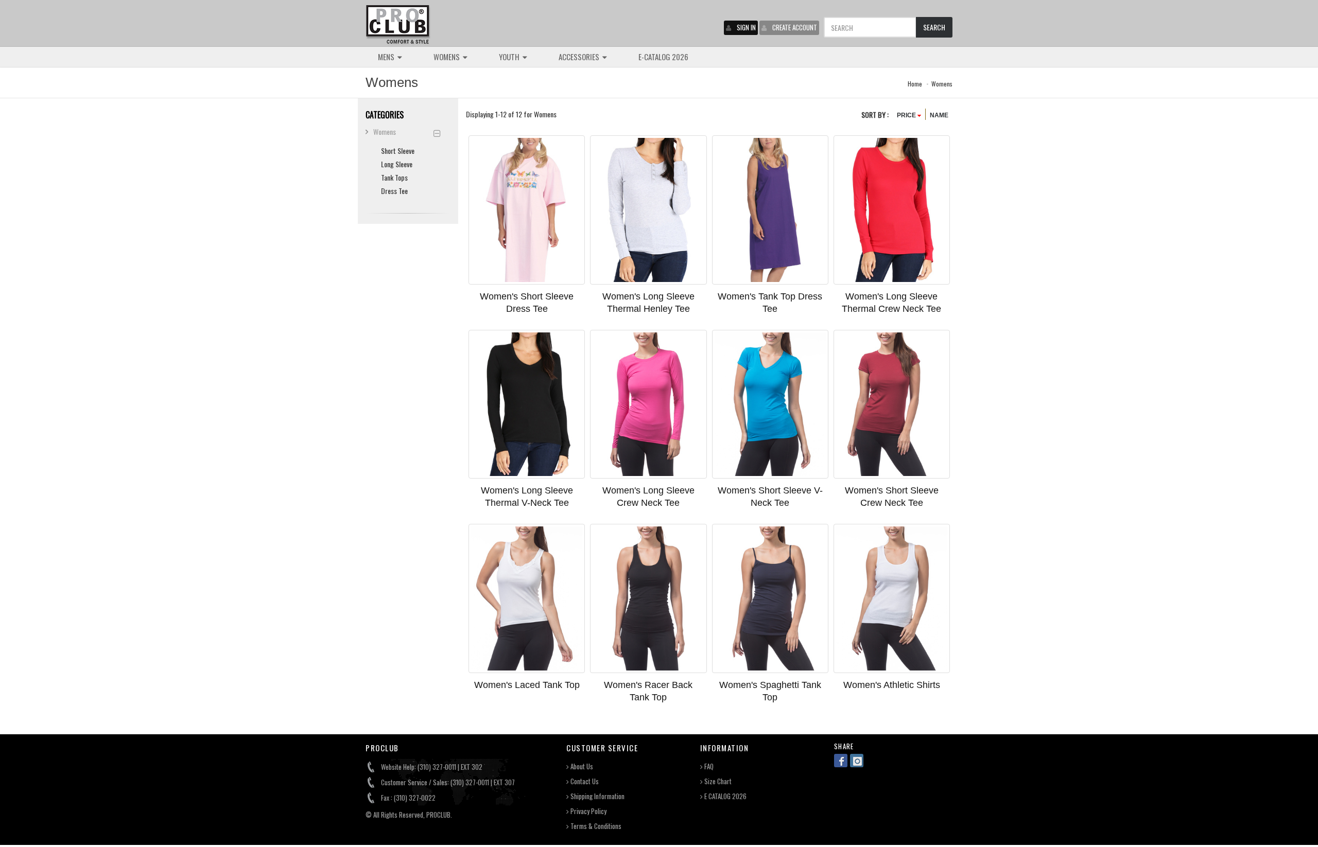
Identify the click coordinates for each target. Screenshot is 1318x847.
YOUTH (510, 56)
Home (915, 83)
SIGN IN (746, 27)
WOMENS (447, 56)
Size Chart (717, 781)
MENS (387, 56)
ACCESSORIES (580, 56)
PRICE (907, 115)
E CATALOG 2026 (725, 796)
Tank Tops (394, 177)
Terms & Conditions (595, 826)
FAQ (708, 766)
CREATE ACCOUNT (794, 27)
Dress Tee (394, 190)
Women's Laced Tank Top (527, 685)
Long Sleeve (396, 163)
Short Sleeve (397, 150)
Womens (941, 83)
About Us (581, 766)
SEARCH (934, 27)
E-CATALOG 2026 (663, 56)
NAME (939, 115)
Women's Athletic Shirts (891, 685)
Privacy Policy (587, 811)
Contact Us (584, 781)
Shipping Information (597, 796)
